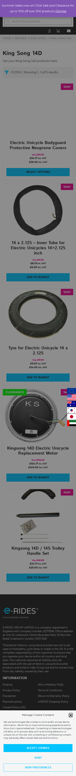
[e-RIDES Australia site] (71, 404)
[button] (70, 715)
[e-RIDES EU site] (71, 391)
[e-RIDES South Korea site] (71, 410)
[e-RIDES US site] (71, 397)
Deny (38, 758)
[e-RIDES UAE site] (71, 423)
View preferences (38, 767)
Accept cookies (38, 748)
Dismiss (60, 11)
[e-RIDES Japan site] (71, 417)
